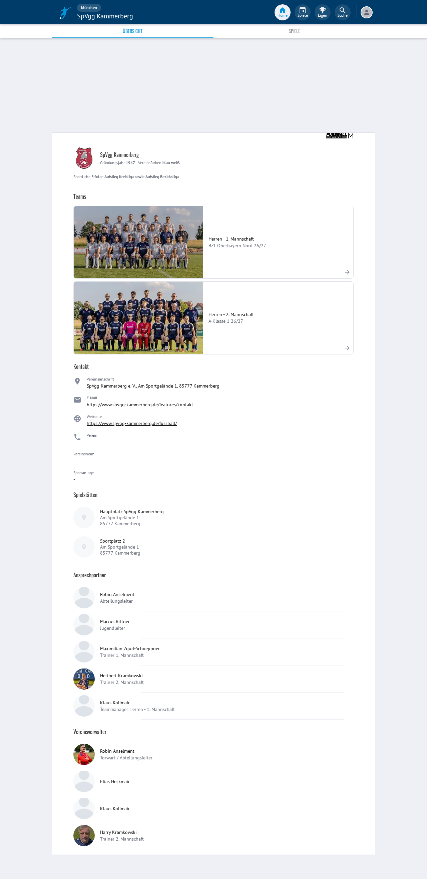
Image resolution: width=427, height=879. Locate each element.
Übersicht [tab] (132, 30)
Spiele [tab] (294, 30)
